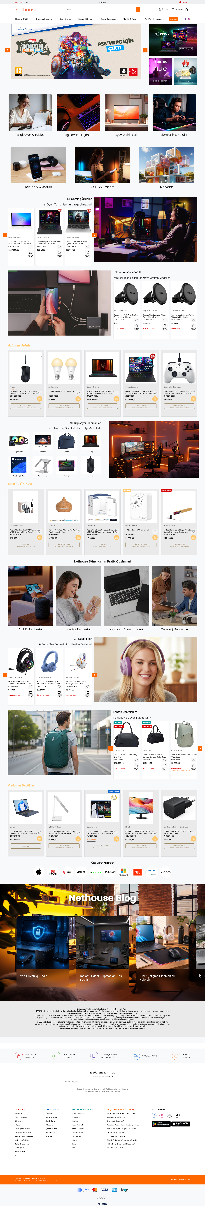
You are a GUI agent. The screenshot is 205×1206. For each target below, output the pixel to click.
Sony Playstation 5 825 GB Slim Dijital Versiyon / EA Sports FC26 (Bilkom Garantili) (63, 832)
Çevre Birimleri (65, 19)
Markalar (173, 19)
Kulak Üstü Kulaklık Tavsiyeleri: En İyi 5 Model (123, 1125)
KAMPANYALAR (19, 2)
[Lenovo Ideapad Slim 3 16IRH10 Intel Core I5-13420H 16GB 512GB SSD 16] (179, 808)
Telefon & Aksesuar (108, 19)
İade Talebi (49, 1136)
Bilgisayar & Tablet (22, 19)
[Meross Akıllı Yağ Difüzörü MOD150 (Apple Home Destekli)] (102, 368)
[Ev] (30, 599)
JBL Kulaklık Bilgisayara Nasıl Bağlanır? (121, 1113)
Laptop (74, 1140)
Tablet (74, 1144)
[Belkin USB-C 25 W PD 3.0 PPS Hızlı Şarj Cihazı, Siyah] (141, 808)
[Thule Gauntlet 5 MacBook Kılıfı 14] (155, 734)
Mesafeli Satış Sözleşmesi (24, 1136)
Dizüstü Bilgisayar (78, 1113)
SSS (27, 2)
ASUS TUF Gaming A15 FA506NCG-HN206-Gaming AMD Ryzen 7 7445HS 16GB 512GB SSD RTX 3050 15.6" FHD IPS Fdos (64, 392)
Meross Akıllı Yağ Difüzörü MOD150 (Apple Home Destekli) (101, 392)
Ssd (73, 1148)
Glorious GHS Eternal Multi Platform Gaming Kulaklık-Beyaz (21, 682)
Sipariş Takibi (50, 1121)
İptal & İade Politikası (22, 1140)
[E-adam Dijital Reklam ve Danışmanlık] (102, 1197)
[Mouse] (90, 467)
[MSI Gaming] (173, 41)
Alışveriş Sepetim (52, 1117)
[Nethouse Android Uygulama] (161, 1124)
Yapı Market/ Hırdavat (152, 19)
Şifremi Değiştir (51, 1132)
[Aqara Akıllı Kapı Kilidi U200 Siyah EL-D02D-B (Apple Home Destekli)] (25, 507)
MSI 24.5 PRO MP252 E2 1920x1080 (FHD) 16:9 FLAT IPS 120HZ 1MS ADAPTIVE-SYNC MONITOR (101, 832)
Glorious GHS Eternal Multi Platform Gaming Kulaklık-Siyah (49, 682)
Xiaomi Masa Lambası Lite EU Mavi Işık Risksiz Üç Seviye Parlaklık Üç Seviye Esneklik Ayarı (24, 832)
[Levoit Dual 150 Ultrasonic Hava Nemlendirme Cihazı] (141, 368)
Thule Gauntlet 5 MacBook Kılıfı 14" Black (155, 756)
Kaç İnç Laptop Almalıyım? (116, 1132)
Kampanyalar (19, 1148)
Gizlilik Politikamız (21, 1117)
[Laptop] (90, 443)
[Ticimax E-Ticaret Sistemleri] (102, 1204)
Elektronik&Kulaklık (85, 19)
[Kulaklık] (145, 669)
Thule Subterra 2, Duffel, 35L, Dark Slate (182, 756)
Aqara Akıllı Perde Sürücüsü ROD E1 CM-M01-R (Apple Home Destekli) (101, 531)
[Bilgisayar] (30, 115)
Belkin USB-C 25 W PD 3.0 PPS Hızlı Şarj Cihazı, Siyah (140, 832)
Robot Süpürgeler (78, 1125)
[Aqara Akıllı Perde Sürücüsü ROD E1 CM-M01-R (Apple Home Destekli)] (102, 507)
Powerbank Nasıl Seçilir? (115, 1148)
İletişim (17, 1125)
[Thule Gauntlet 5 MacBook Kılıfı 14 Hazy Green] (127, 734)
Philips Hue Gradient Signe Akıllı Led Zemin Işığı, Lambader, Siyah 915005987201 (178, 531)
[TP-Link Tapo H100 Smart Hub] (141, 507)
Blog (187, 19)
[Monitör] (42, 443)
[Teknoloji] (174, 599)
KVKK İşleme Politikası (23, 1129)
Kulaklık (75, 1121)
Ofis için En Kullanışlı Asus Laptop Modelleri (122, 1140)
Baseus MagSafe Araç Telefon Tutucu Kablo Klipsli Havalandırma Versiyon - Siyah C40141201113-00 (126, 316)
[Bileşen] (78, 115)
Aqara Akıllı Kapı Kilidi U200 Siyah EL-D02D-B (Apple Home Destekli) (25, 531)
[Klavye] (66, 467)
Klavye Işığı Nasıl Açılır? (115, 1121)
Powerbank (76, 1117)
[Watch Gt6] (185, 71)
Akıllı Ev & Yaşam (130, 19)
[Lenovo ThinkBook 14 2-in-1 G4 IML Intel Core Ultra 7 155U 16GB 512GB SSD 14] (179, 368)
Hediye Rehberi (20, 1151)
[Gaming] (145, 229)
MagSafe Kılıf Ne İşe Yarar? (116, 1117)
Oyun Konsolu (77, 1136)
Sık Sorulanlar (19, 1121)
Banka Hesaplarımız (22, 1144)
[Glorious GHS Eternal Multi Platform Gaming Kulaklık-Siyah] (49, 661)
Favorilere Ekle (30, 247)
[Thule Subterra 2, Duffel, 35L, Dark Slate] (184, 734)
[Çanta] (66, 443)
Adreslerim (49, 1125)
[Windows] (18, 467)
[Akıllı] (102, 168)
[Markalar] (166, 168)
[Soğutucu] (18, 443)
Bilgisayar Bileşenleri (44, 19)
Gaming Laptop (77, 1132)
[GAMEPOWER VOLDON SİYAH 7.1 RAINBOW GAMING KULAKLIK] (78, 661)
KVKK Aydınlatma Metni (23, 1132)
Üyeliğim (49, 1113)
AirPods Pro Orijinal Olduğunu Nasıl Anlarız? (122, 1129)
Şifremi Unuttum (51, 1129)
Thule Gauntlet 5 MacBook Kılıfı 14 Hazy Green (126, 756)
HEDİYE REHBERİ (183, 2)
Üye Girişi (165, 9)
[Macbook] (126, 599)
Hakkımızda (19, 1113)
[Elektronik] (174, 115)
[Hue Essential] (160, 73)
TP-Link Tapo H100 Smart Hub (137, 530)
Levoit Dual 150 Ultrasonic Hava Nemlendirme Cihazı (137, 392)
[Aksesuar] (38, 168)
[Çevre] (126, 115)
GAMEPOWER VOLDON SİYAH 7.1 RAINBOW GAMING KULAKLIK (78, 682)
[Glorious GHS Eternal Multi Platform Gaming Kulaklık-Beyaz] (21, 661)
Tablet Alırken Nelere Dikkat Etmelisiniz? (121, 1144)
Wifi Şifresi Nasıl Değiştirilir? (116, 1136)
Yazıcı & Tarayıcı (78, 1129)
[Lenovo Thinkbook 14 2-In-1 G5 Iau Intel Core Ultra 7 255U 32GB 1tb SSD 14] (25, 368)
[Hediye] (78, 599)
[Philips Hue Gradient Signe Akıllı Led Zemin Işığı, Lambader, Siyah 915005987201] (179, 507)
